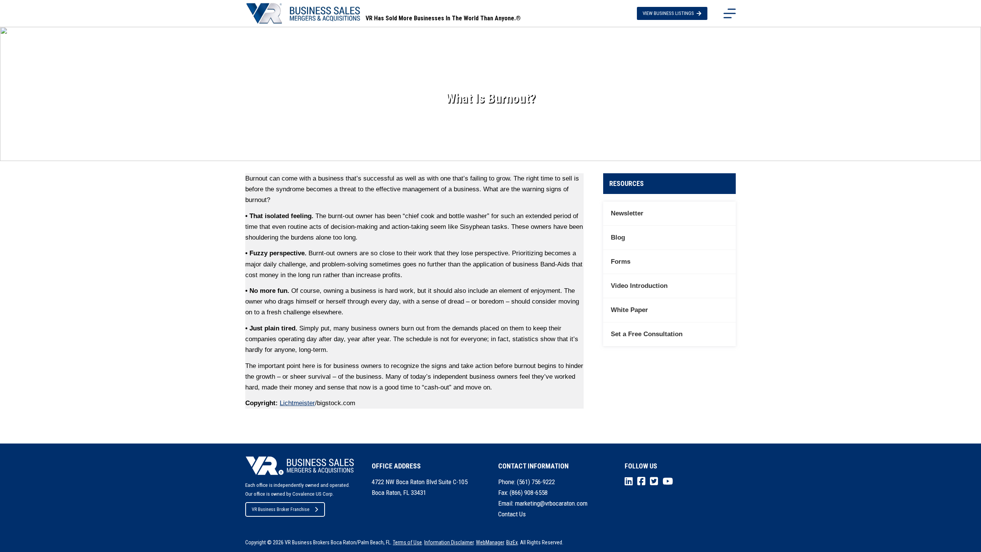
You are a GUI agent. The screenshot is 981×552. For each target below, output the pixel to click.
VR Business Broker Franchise (280, 509)
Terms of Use (407, 542)
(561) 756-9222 (536, 482)
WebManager (490, 542)
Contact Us (512, 514)
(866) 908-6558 (529, 492)
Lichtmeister (297, 403)
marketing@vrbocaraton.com (551, 503)
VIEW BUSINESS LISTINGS (668, 13)
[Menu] (729, 13)
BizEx (512, 542)
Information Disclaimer (449, 542)
